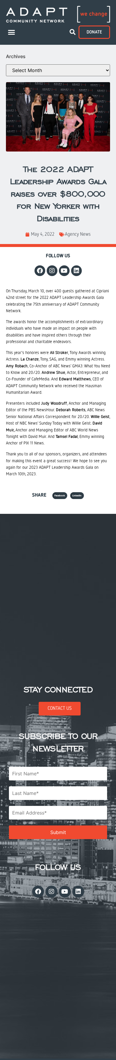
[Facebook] (40, 270)
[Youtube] (64, 270)
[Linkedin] (76, 270)
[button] (11, 32)
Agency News (78, 234)
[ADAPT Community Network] (58, 14)
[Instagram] (52, 270)
